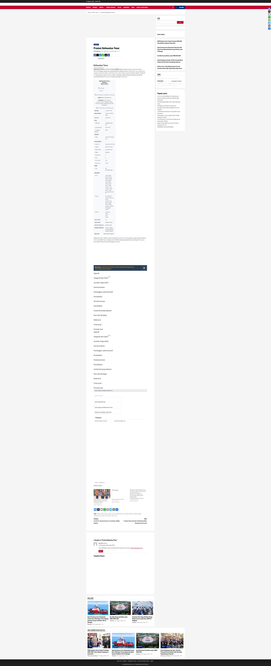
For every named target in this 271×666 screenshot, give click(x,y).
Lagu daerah (97, 222)
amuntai (161, 85)
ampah (158, 85)
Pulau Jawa (141, 240)
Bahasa (97, 212)
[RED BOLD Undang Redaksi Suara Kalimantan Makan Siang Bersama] (139, 495)
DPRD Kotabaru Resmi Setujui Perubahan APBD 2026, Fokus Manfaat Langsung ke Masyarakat (98, 652)
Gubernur (97, 144)
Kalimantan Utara (133, 71)
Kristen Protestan (109, 198)
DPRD (99, 149)
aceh (164, 85)
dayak (102, 513)
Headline (88, 7)
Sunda (106, 187)
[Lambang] (101, 88)
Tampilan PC (102, 482)
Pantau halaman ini (114, 67)
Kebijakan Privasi (132, 661)
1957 (111, 110)
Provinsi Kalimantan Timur (118, 499)
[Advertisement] (120, 26)
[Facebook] (269, 8)
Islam (106, 196)
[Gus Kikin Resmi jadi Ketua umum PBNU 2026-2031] (120, 608)
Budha (106, 202)
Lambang (101, 90)
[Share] (269, 28)
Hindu (106, 204)
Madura (107, 188)
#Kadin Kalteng (175, 78)
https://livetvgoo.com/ (137, 548)
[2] (105, 192)
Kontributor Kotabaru (93, 655)
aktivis (158, 83)
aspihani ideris (175, 83)
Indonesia (134, 69)
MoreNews (138, 664)
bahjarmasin (171, 85)
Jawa (106, 175)
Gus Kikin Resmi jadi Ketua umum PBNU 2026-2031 (119, 618)
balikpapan (180, 83)
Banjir (160, 78)
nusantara (108, 76)
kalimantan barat (119, 513)
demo (106, 513)
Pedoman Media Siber (143, 661)
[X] (269, 11)
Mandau (107, 227)
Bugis (106, 177)
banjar (98, 513)
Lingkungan (126, 7)
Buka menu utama (96, 58)
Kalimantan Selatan (103, 73)
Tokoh (132, 7)
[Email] (269, 14)
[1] (110, 136)
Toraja (106, 183)
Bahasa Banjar (100, 102)
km (94, 75)
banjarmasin (177, 81)
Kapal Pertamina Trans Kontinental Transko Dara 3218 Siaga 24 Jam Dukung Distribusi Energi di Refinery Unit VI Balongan (98, 619)
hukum (109, 513)
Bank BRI (162, 83)
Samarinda (124, 76)
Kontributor (98, 51)
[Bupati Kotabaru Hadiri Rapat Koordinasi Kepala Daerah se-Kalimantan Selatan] (102, 494)
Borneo (101, 7)
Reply (100, 551)
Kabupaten (97, 155)
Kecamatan (97, 160)
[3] (108, 208)
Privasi (96, 482)
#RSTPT (165, 81)
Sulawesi (123, 73)
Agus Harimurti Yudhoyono (167, 78)
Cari (121, 58)
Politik (119, 7)
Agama (96, 196)
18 (106, 138)
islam (113, 513)
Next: (135, 521)
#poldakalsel (169, 81)
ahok (158, 78)
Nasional (95, 7)
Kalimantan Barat (113, 73)
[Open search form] (173, 7)
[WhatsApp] (269, 17)
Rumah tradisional (98, 225)
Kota (96, 157)
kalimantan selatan (128, 513)
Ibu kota (96, 117)
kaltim (103, 515)
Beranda (119, 661)
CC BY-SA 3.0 (110, 421)
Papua (105, 240)
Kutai (106, 182)
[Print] (269, 20)
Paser (106, 185)
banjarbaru (166, 83)
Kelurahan (97, 163)
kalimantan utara (97, 515)
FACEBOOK (181, 7)
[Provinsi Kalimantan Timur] (120, 494)
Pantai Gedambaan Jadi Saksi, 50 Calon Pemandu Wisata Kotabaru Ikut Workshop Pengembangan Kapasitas (171, 652)
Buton (106, 190)
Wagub (97, 147)
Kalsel (90, 646)
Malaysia (126, 71)
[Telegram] (269, 22)
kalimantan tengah (137, 513)
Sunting (118, 67)
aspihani (170, 83)
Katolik (106, 201)
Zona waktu (97, 219)
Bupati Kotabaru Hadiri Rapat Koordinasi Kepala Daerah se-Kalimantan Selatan (101, 501)
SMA (113, 515)
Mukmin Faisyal (109, 147)
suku (116, 515)
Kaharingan (108, 207)
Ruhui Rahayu (107, 100)
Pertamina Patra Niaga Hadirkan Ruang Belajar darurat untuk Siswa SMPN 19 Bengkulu (142, 618)
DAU (96, 168)
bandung (175, 85)
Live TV (100, 543)
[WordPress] (269, 25)
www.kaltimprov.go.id (109, 233)
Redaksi (90, 624)
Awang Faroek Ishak (110, 144)
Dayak (106, 180)
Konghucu (107, 206)
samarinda (108, 515)
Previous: (107, 521)
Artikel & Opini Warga (142, 7)
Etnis (96, 175)
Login (151, 661)
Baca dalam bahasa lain (96, 63)
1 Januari (107, 110)
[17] (109, 277)
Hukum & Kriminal (110, 7)
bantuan (167, 85)
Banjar (106, 178)
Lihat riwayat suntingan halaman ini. (104, 390)
